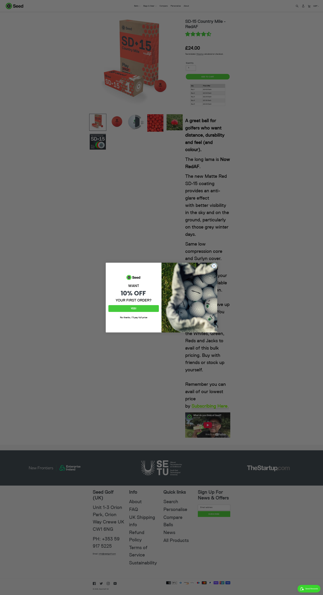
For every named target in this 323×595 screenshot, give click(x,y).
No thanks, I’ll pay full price (133, 317)
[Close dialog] (214, 266)
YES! (133, 308)
